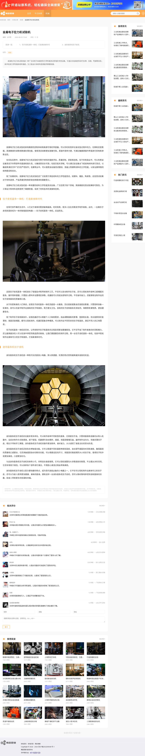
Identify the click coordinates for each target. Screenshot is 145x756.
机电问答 (31, 744)
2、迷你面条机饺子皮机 (70, 44)
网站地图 (38, 744)
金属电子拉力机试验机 (32, 20)
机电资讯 (24, 744)
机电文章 (15, 20)
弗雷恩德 (24, 750)
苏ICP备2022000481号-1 (46, 747)
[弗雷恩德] (7, 13)
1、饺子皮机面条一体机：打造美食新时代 (34, 44)
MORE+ (102, 506)
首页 (29, 13)
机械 (47, 13)
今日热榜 (38, 13)
